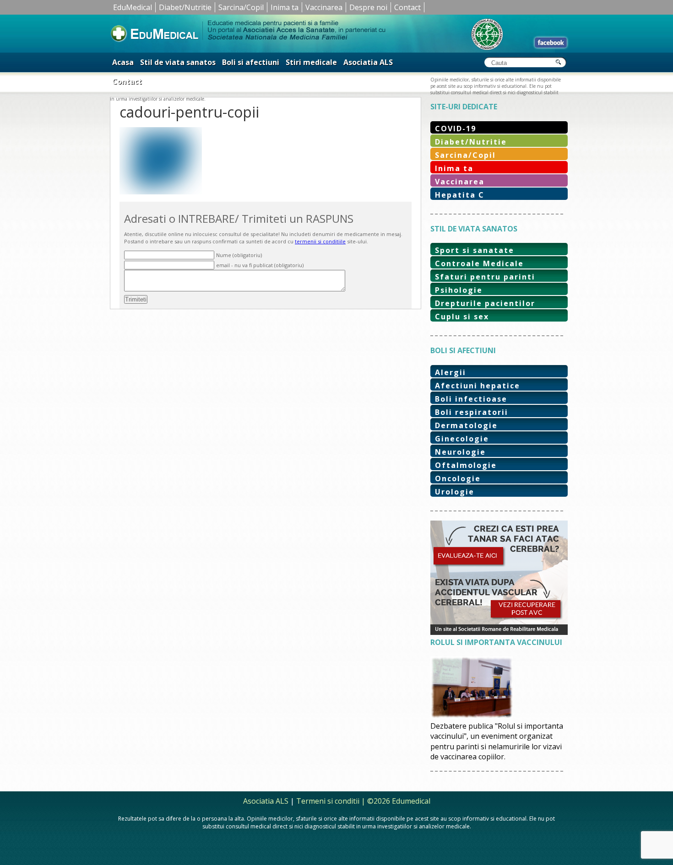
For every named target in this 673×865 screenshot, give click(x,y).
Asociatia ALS (368, 62)
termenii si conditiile (320, 241)
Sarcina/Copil (241, 7)
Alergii (450, 372)
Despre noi (368, 7)
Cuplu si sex (462, 317)
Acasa (123, 62)
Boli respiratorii (471, 412)
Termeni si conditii (327, 801)
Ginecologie (462, 439)
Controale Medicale (479, 263)
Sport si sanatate (474, 250)
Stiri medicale (311, 62)
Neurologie (460, 452)
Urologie (454, 492)
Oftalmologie (466, 465)
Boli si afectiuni (250, 62)
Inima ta (285, 7)
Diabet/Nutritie (185, 7)
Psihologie (459, 290)
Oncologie (458, 478)
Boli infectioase (471, 399)
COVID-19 (455, 129)
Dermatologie (466, 425)
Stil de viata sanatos (178, 62)
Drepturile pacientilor (485, 303)
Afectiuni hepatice (477, 386)
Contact (407, 7)
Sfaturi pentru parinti (485, 277)
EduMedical (132, 7)
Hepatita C (459, 195)
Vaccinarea (323, 7)
